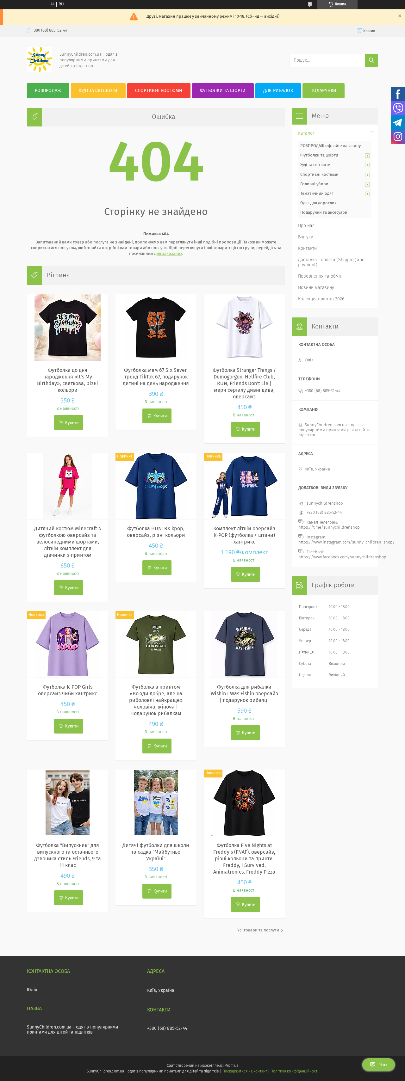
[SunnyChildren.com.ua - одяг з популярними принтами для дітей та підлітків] (39, 71)
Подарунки (323, 91)
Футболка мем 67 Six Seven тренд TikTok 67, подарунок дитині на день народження (156, 377)
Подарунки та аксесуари (323, 213)
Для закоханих (168, 254)
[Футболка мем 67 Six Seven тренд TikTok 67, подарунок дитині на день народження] (156, 327)
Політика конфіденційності (294, 1071)
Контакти (307, 248)
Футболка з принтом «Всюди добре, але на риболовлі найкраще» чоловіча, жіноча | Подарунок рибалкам (156, 700)
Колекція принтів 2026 (321, 299)
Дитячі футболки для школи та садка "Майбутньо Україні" (155, 852)
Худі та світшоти (315, 165)
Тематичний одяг (316, 194)
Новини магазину (316, 288)
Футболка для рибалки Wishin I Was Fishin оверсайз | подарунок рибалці (244, 694)
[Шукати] (371, 60)
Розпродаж (48, 91)
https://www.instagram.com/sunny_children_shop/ (346, 542)
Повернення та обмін (320, 276)
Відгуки (305, 237)
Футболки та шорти (223, 91)
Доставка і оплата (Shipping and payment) (331, 262)
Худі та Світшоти (98, 91)
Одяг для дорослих (318, 203)
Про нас (306, 226)
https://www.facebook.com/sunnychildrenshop (342, 557)
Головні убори (314, 184)
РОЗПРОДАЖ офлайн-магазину (330, 146)
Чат (383, 1064)
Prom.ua (231, 1066)
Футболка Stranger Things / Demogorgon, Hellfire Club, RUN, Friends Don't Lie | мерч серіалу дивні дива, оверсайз (244, 383)
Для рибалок (278, 91)
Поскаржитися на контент (244, 1071)
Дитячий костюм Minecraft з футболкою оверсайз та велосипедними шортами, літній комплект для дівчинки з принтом (67, 542)
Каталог (306, 133)
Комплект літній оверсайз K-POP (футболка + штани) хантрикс (244, 535)
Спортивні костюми (159, 91)
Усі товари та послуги (258, 930)
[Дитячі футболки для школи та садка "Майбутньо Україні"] (156, 803)
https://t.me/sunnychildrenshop (329, 527)
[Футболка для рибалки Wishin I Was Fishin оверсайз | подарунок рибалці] (244, 644)
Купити (71, 422)
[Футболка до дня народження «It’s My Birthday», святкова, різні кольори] (67, 327)
